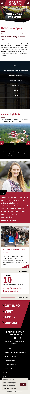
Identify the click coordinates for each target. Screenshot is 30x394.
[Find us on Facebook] (10, 338)
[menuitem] (15, 305)
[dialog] (15, 384)
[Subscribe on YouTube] (15, 338)
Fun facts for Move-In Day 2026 (14, 251)
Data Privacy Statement (9, 388)
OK (23, 384)
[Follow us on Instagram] (20, 338)
